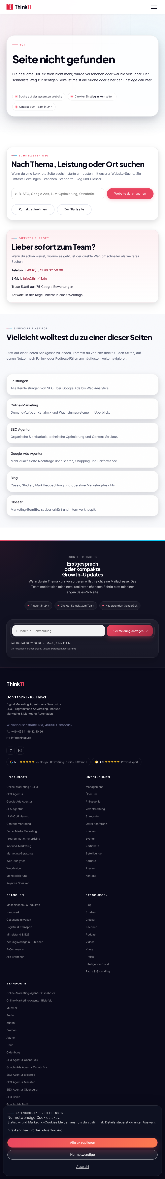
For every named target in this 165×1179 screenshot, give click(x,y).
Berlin (10, 1015)
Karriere (91, 860)
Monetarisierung (16, 875)
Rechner (91, 927)
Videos (90, 942)
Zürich (10, 1022)
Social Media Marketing (21, 831)
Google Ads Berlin (17, 1104)
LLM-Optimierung (17, 816)
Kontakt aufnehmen (33, 209)
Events (90, 838)
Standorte (92, 816)
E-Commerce (15, 949)
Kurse (89, 949)
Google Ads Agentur (19, 801)
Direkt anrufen (17, 1130)
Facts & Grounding (98, 971)
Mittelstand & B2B (18, 934)
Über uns (91, 794)
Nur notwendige (82, 1155)
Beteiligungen (94, 853)
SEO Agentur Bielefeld (20, 1074)
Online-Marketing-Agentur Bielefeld (29, 1000)
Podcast (91, 934)
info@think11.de (35, 278)
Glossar (90, 919)
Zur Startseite (74, 209)
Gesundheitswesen (18, 919)
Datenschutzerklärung (63, 648)
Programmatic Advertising (23, 838)
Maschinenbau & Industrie (23, 904)
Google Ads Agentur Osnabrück (26, 1067)
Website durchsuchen (130, 193)
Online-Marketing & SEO (22, 786)
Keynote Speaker (17, 883)
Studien (91, 912)
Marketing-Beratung (19, 853)
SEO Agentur (14, 794)
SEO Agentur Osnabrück (22, 1059)
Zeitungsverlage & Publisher (24, 942)
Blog (88, 904)
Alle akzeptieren (82, 1142)
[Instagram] (20, 751)
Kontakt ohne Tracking (47, 1130)
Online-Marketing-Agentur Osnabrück (31, 993)
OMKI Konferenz (96, 823)
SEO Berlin (13, 1097)
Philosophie (93, 801)
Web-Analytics (15, 860)
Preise (90, 956)
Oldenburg (13, 1052)
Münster (11, 1008)
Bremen (11, 1030)
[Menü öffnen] (154, 6)
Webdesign (13, 868)
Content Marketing (18, 823)
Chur (9, 1045)
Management (94, 786)
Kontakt (91, 875)
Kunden (91, 831)
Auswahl (82, 1167)
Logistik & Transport (19, 927)
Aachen (11, 1037)
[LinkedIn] (10, 751)
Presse (90, 868)
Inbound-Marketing (18, 846)
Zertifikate (92, 846)
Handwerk (13, 912)
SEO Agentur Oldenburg (21, 1089)
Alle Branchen (15, 956)
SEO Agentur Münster (20, 1082)
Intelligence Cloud (97, 964)
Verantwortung (95, 809)
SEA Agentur (14, 809)
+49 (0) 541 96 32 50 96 (44, 270)
